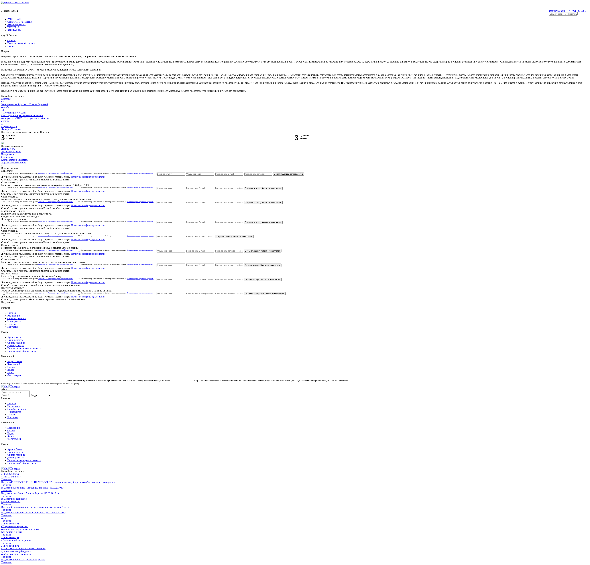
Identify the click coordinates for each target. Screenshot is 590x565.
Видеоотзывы (14, 361)
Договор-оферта (15, 345)
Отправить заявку (263, 188)
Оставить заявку (262, 251)
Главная (11, 313)
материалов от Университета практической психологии (55, 173)
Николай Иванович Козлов (180, 381)
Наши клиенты (15, 340)
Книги (10, 372)
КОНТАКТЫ (14, 30)
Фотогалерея (14, 375)
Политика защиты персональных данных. (140, 173)
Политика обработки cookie (21, 351)
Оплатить (288, 174)
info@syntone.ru (557, 11)
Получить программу (264, 294)
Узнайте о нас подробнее (358, 381)
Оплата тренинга (16, 342)
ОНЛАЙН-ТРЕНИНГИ (19, 21)
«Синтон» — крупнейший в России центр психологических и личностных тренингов (33, 381)
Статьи (11, 367)
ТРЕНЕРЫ (13, 27)
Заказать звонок (9, 11)
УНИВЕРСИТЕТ (16, 24)
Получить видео (262, 279)
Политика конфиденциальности (88, 177)
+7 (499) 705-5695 (576, 11)
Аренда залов (14, 337)
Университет (14, 321)
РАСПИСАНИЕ (15, 19)
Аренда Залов (14, 449)
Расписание (13, 315)
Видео (10, 369)
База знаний (13, 364)
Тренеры (11, 324)
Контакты (12, 326)
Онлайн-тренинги (16, 318)
